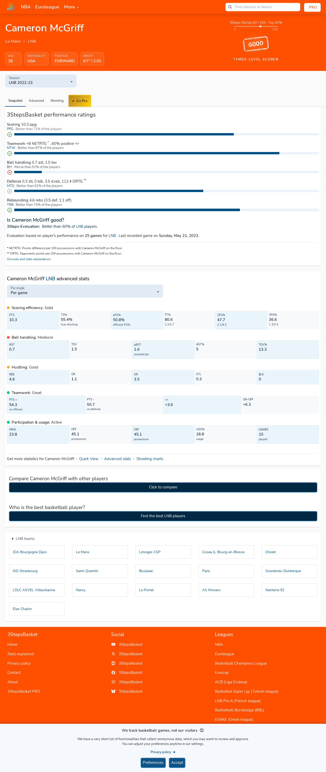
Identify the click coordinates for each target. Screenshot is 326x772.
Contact (13, 672)
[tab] (15, 101)
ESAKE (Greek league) (234, 719)
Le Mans (13, 41)
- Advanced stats (117, 458)
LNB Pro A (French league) (238, 700)
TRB (10, 205)
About (12, 682)
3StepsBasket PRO (23, 691)
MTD (10, 186)
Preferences (153, 762)
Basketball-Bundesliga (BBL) (239, 710)
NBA (219, 644)
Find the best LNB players (163, 515)
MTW (11, 148)
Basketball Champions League (241, 663)
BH (9, 167)
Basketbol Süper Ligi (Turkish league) (246, 691)
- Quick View (88, 458)
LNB (32, 41)
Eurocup (222, 672)
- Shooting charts (148, 458)
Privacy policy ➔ (163, 752)
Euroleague (224, 653)
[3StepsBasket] (10, 6)
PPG (10, 129)
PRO (313, 7)
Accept (177, 762)
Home (12, 644)
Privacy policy (19, 663)
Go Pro (82, 101)
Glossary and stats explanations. (29, 259)
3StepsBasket (129, 644)
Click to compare (163, 487)
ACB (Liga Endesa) (231, 682)
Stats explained (20, 653)
